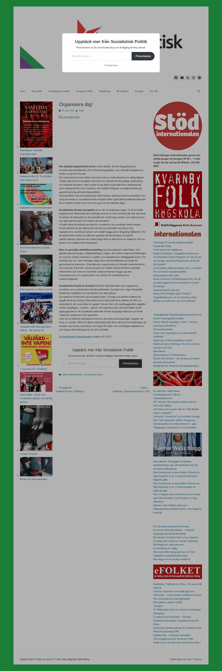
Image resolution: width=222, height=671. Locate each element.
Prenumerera (143, 56)
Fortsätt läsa (111, 65)
